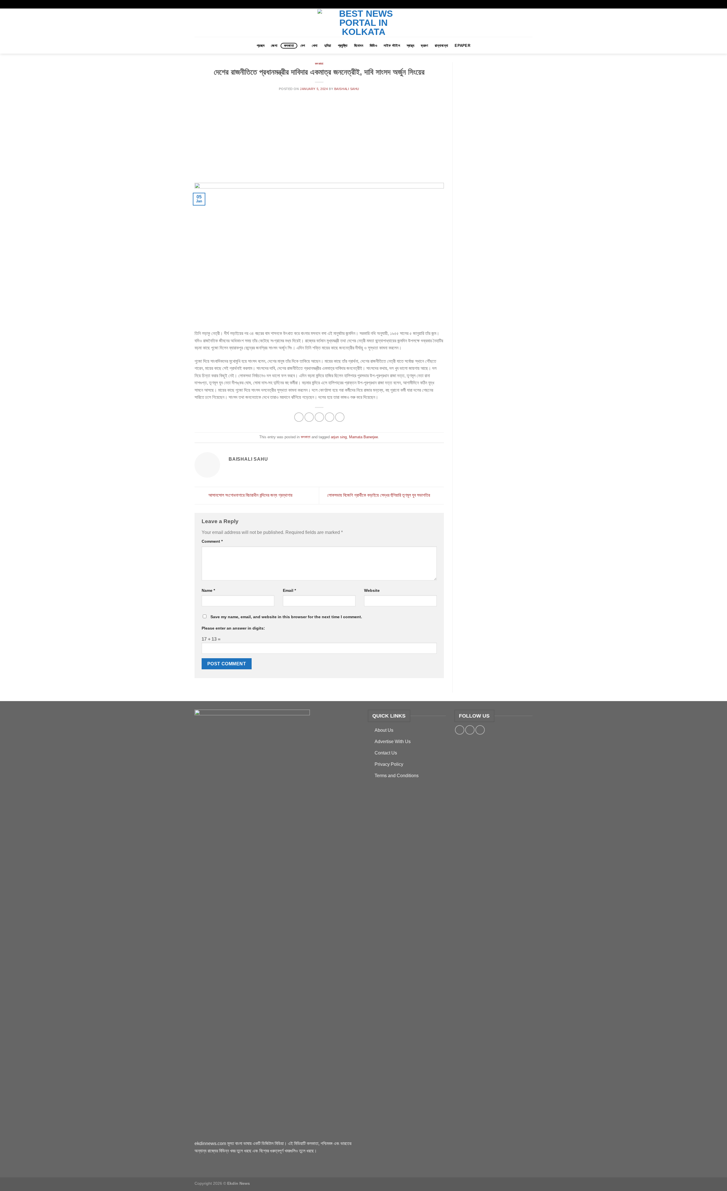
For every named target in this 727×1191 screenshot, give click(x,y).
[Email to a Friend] (319, 417)
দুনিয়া (327, 45)
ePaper (462, 45)
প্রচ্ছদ (260, 45)
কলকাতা (289, 45)
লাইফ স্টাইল (392, 45)
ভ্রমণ (424, 45)
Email (289, 590)
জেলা (274, 45)
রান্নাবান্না (441, 45)
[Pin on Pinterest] (329, 417)
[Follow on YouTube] (480, 730)
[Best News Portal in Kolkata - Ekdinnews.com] (363, 22)
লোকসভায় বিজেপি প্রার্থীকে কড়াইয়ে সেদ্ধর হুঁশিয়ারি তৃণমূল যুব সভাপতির (379, 495)
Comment (212, 541)
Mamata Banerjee (363, 437)
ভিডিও (373, 45)
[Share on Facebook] (299, 417)
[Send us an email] (529, 4)
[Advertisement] (319, 140)
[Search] (526, 45)
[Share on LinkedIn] (339, 417)
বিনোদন (358, 45)
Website (372, 590)
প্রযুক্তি (343, 45)
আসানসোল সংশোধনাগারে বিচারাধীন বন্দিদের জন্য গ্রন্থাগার (249, 495)
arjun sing (339, 437)
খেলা (315, 45)
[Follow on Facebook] (513, 4)
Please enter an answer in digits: (233, 628)
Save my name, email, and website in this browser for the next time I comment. (286, 617)
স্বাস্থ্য (410, 45)
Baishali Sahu (346, 89)
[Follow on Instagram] (519, 4)
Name (208, 590)
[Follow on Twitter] (524, 4)
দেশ (302, 45)
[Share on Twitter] (309, 417)
